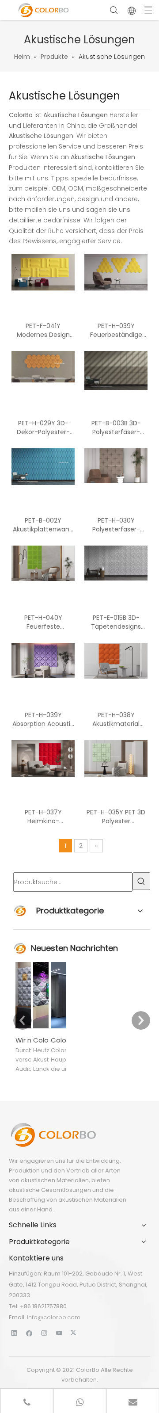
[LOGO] (53, 1135)
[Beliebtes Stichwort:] (141, 881)
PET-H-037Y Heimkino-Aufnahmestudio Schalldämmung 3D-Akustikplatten (43, 816)
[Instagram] (44, 1332)
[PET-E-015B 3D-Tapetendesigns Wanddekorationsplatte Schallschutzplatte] (116, 562)
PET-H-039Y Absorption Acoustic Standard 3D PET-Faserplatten (43, 719)
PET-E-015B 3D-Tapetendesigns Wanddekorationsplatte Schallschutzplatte (116, 622)
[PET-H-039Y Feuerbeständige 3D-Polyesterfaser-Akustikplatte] (116, 271)
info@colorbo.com (53, 1317)
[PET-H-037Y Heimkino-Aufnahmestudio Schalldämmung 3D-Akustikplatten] (43, 758)
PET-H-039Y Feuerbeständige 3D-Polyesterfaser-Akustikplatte (116, 330)
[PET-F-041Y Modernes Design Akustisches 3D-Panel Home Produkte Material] (43, 271)
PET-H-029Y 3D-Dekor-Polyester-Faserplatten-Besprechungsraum (43, 427)
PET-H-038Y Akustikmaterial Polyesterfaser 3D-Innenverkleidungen (116, 719)
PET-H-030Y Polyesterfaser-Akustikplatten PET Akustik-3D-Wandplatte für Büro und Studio (116, 525)
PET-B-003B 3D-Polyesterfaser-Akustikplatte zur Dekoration (116, 427)
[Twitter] (74, 1332)
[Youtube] (59, 1332)
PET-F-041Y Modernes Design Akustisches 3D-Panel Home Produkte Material (43, 330)
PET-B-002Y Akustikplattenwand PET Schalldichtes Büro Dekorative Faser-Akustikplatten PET (43, 525)
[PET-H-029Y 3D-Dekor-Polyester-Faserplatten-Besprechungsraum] (43, 366)
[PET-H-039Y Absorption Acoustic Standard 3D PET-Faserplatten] (43, 660)
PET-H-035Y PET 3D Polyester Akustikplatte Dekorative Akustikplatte (116, 816)
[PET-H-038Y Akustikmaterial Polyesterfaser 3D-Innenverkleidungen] (116, 660)
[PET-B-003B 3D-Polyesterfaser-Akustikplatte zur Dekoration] (116, 370)
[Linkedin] (14, 1332)
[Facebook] (29, 1332)
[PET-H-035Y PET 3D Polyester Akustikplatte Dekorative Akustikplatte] (116, 758)
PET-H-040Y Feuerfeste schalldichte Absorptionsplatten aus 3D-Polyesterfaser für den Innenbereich (43, 622)
